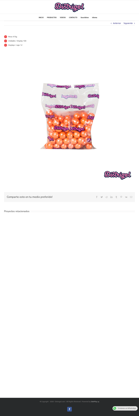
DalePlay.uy (95, 402)
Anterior (117, 23)
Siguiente (128, 23)
